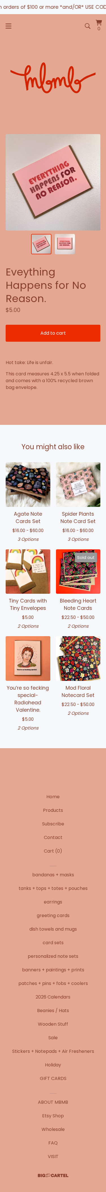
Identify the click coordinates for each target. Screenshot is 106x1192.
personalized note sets (53, 956)
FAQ (53, 1143)
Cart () (53, 851)
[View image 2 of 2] (65, 244)
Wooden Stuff (53, 1024)
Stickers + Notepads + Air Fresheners (53, 1051)
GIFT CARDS (53, 1078)
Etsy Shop (53, 1116)
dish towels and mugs (53, 929)
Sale (53, 1037)
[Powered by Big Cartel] (53, 1175)
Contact (53, 837)
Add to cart (53, 333)
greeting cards (53, 915)
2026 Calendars (53, 997)
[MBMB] (53, 79)
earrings (53, 902)
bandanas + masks (53, 875)
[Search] (88, 26)
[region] (53, 7)
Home (53, 796)
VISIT (53, 1156)
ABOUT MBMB (53, 1102)
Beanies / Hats (53, 1010)
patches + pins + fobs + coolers (53, 983)
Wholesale (53, 1129)
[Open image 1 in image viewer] (53, 182)
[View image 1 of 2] (41, 244)
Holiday (53, 1065)
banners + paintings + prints (53, 970)
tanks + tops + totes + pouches (53, 888)
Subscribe (53, 824)
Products (53, 810)
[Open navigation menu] (8, 26)
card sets (53, 942)
